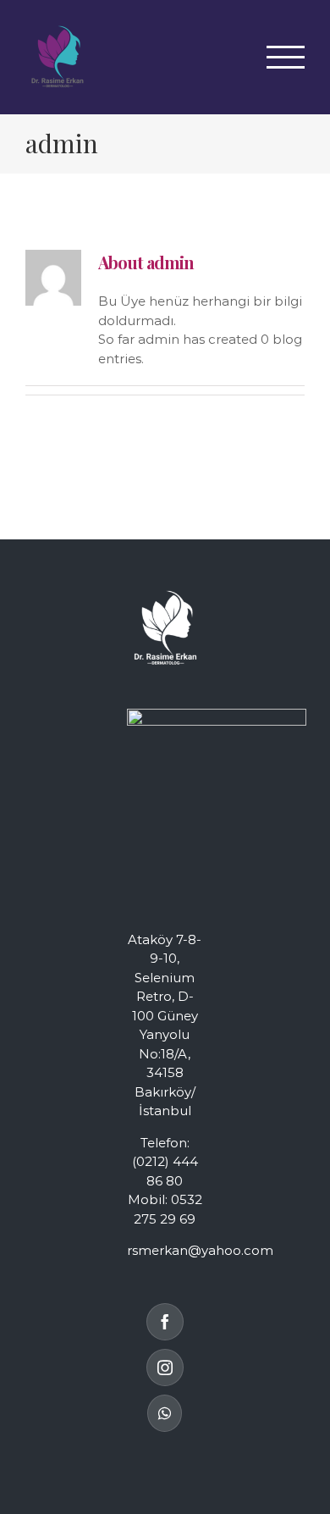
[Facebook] (165, 1321)
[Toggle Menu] (286, 57)
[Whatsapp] (164, 1413)
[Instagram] (165, 1367)
